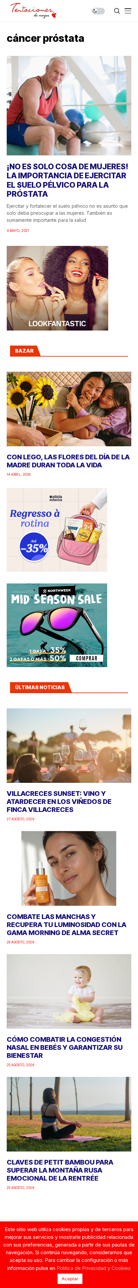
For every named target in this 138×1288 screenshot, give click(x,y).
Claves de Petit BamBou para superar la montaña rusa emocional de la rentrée (60, 1170)
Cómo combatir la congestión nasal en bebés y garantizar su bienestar (65, 1047)
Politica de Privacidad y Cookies (94, 1268)
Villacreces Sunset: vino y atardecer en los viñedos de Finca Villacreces (59, 802)
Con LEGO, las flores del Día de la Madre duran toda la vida (68, 461)
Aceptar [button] (70, 1278)
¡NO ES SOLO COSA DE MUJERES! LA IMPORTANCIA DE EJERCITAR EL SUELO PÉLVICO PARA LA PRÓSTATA (67, 180)
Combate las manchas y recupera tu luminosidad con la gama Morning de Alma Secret (66, 925)
